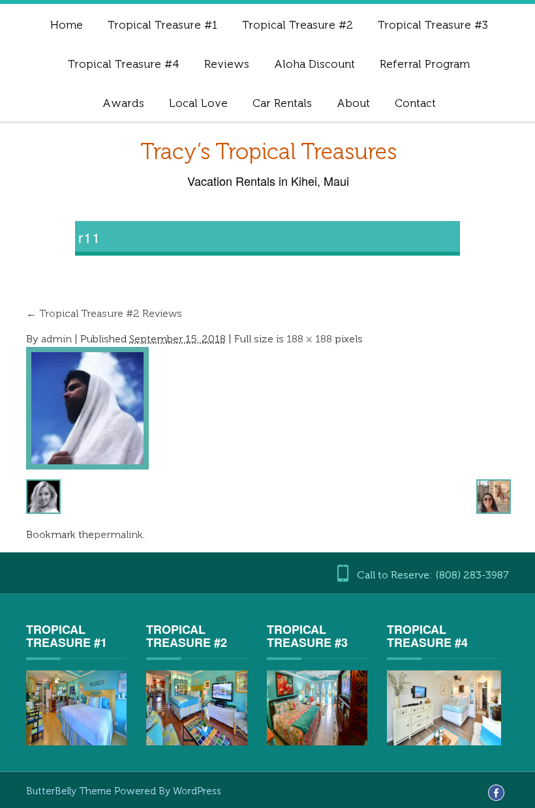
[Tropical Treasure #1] (76, 707)
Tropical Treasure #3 (433, 24)
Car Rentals (282, 103)
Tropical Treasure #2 (297, 24)
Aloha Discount (314, 63)
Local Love (198, 103)
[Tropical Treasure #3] (317, 707)
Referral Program (425, 63)
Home (66, 24)
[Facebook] (496, 792)
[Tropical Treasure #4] (443, 707)
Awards (123, 103)
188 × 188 (309, 339)
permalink (118, 534)
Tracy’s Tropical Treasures (268, 151)
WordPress (197, 791)
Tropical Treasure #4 (123, 63)
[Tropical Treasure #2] (196, 707)
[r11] (87, 407)
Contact (415, 103)
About (353, 103)
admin (56, 339)
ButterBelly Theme (70, 791)
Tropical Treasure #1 (162, 24)
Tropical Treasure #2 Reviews (104, 313)
